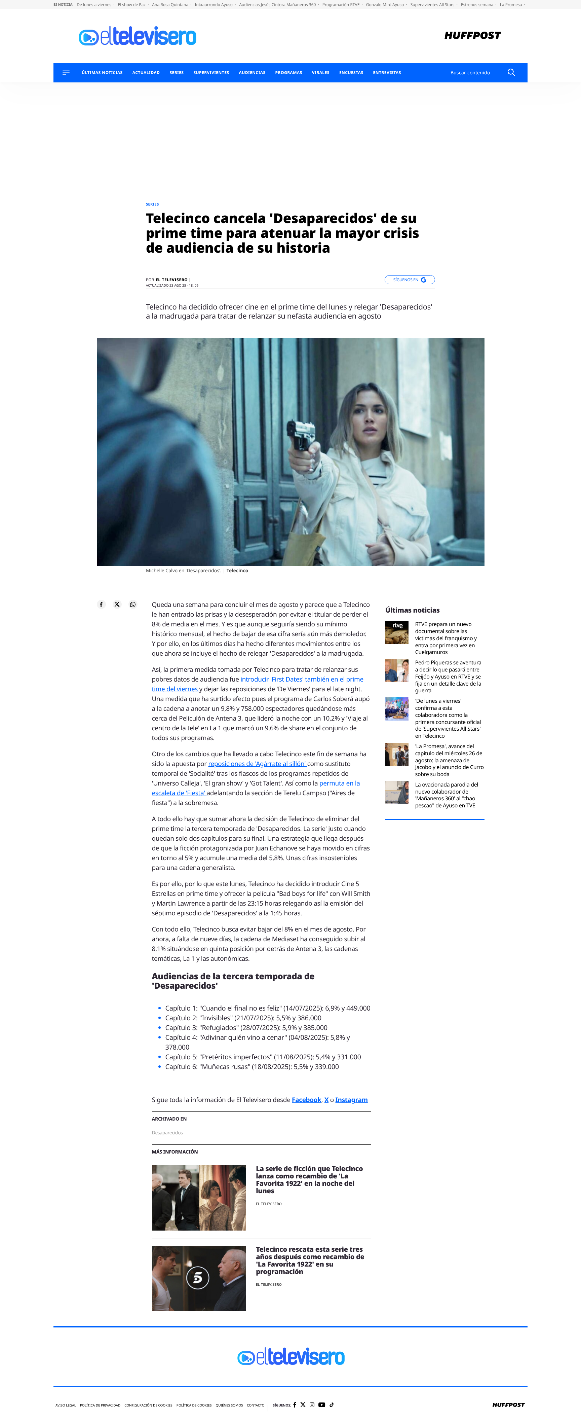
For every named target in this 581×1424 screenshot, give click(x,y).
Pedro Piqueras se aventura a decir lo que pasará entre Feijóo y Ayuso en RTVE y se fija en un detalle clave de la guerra (448, 676)
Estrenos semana (478, 4)
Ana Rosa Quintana (170, 4)
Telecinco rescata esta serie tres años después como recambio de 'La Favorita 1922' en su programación (310, 1260)
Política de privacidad (100, 1405)
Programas (288, 73)
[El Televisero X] (303, 1405)
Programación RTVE (341, 4)
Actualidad (146, 73)
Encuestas (351, 73)
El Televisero (172, 280)
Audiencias (252, 73)
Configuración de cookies (148, 1405)
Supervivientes (211, 73)
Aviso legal (65, 1405)
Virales (321, 73)
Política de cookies (194, 1405)
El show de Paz (132, 4)
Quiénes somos (229, 1405)
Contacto (255, 1405)
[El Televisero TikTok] (332, 1405)
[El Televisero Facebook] (294, 1405)
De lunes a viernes (94, 4)
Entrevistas (387, 73)
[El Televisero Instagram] (312, 1405)
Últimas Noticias (102, 73)
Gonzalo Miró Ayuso (385, 4)
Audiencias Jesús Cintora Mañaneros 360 (278, 4)
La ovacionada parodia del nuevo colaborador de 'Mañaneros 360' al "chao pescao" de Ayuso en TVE (446, 795)
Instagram (352, 1099)
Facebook (306, 1099)
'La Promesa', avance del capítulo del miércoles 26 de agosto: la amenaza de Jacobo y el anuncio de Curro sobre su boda (449, 760)
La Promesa (511, 4)
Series (176, 73)
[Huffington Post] (472, 36)
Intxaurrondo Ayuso (214, 4)
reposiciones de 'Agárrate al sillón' (257, 763)
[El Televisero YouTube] (321, 1405)
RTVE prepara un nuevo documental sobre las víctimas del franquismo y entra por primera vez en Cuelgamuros (446, 638)
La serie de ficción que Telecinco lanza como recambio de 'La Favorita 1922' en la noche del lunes (309, 1179)
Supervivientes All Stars (433, 4)
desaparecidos (167, 1133)
